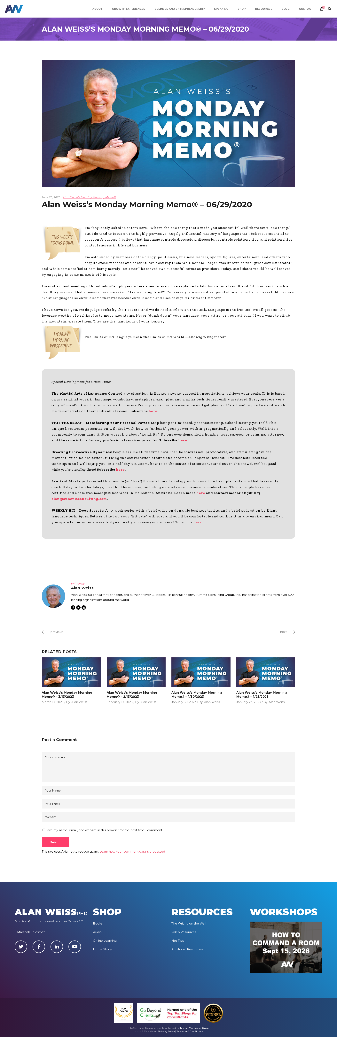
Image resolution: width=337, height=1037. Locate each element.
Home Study (102, 949)
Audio (97, 932)
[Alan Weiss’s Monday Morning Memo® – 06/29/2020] (53, 596)
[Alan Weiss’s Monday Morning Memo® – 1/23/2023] (265, 672)
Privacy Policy (166, 1031)
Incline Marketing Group (194, 1028)
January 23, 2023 (248, 702)
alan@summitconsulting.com (79, 499)
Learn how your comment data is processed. (132, 851)
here (153, 411)
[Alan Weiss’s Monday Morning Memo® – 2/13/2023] (136, 672)
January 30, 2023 (183, 702)
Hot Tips (177, 940)
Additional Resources (187, 949)
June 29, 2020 (51, 197)
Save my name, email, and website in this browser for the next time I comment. (104, 830)
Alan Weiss (79, 702)
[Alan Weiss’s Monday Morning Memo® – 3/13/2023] (71, 672)
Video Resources (183, 932)
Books (97, 923)
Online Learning (105, 940)
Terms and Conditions (189, 1031)
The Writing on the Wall (188, 923)
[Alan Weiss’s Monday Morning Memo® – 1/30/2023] (201, 672)
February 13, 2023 (120, 702)
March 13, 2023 (53, 702)
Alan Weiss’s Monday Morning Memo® (89, 197)
